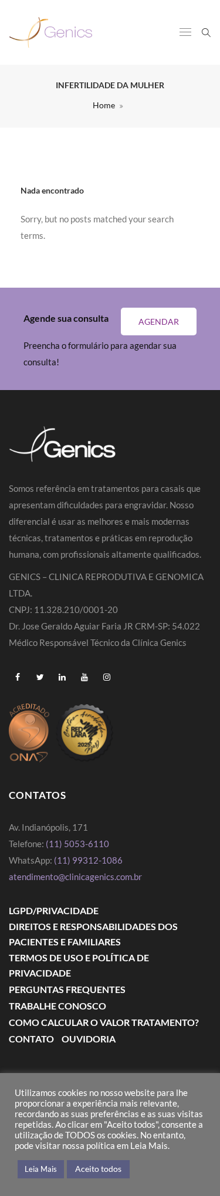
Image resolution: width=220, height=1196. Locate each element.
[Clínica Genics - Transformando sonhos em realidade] (51, 32)
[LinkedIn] (62, 677)
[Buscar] (206, 31)
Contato (31, 1038)
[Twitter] (40, 677)
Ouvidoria (89, 1038)
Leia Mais (41, 1169)
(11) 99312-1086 (89, 860)
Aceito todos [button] (98, 1169)
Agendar (158, 322)
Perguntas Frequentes (67, 989)
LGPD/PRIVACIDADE (54, 910)
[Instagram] (107, 677)
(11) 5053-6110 (77, 843)
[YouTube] (84, 677)
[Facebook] (17, 677)
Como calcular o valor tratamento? (104, 1022)
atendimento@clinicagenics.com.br (75, 876)
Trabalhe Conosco (57, 1005)
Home (104, 105)
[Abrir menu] (185, 33)
